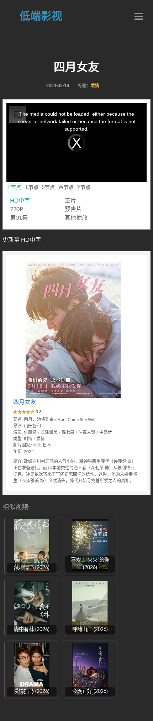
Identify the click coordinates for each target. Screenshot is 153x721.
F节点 (14, 187)
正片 (70, 201)
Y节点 (83, 187)
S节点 (48, 187)
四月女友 (24, 402)
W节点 (66, 187)
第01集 (19, 218)
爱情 (95, 86)
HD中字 (20, 201)
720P (16, 209)
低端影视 (41, 16)
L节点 (32, 187)
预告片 (73, 209)
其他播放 (76, 218)
